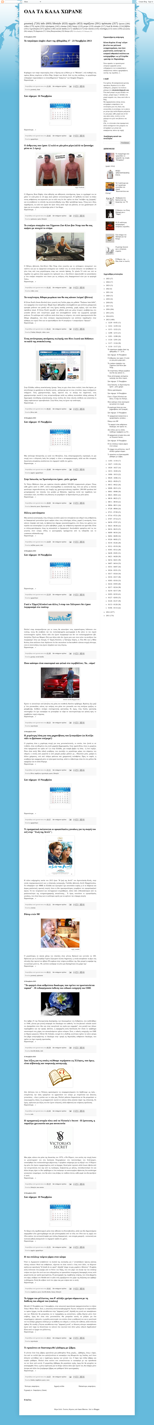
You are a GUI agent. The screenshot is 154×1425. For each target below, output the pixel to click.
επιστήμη (103, 29)
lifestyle (56, 23)
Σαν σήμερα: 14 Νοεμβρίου (38, 554)
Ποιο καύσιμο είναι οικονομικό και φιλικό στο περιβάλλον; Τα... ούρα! (59, 663)
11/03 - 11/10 (113, 461)
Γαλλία (33, 332)
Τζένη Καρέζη (77, 31)
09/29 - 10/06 (113, 478)
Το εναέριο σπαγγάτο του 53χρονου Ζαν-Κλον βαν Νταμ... (117, 365)
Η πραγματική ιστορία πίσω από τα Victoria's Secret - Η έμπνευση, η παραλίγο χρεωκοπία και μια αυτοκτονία (59, 1122)
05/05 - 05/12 (113, 550)
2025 (108, 279)
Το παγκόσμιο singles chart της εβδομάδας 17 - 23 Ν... (118, 350)
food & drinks (112, 26)
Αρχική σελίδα (59, 1386)
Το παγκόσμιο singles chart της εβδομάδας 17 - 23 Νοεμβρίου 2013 (58, 40)
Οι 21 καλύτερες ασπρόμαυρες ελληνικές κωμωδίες (122, 224)
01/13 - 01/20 (113, 604)
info (43, 23)
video (26, 26)
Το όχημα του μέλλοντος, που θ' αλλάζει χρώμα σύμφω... (119, 450)
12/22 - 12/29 (113, 326)
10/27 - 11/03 (113, 464)
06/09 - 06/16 (113, 532)
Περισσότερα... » (30, 80)
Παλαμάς (86, 31)
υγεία (37, 26)
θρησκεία (39, 31)
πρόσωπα (106, 23)
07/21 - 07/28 (113, 512)
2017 (108, 306)
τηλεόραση (49, 26)
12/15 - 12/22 (113, 329)
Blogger (96, 1409)
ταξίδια (76, 29)
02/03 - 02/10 (113, 594)
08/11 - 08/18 (113, 502)
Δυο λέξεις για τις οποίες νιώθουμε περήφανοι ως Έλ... (119, 431)
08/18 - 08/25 (113, 498)
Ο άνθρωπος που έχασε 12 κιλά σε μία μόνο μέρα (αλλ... (118, 359)
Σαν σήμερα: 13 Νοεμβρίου (38, 779)
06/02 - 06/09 (113, 536)
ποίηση (29, 31)
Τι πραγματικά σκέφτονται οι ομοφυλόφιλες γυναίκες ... (118, 417)
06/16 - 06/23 (113, 529)
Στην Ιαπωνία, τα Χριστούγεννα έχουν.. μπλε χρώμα (50, 479)
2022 (108, 289)
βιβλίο (127, 26)
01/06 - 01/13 (113, 608)
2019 (108, 299)
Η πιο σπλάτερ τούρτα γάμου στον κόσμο (45, 1256)
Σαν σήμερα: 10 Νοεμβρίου (38, 1197)
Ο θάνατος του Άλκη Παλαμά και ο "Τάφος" (123, 212)
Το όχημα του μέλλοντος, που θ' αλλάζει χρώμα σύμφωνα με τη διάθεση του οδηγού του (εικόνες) (56, 1299)
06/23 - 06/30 (113, 526)
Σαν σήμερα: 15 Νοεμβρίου (38, 421)
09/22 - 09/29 (113, 481)
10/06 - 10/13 (113, 474)
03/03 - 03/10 (113, 580)
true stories (89, 29)
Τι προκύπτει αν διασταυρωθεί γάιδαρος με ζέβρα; (50, 1347)
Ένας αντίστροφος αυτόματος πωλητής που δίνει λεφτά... (118, 377)
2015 (108, 313)
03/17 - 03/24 (113, 574)
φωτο (38, 506)
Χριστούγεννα (45, 506)
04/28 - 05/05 (113, 553)
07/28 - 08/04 (113, 509)
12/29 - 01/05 (113, 323)
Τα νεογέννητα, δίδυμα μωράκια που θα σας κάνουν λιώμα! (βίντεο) (58, 297)
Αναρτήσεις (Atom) (40, 1390)
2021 (108, 292)
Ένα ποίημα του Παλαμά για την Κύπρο (121, 237)
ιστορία (97, 26)
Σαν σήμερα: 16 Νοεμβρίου (38, 96)
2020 (108, 296)
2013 (108, 320)
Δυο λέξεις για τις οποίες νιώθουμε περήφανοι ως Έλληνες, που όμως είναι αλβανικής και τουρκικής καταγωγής (59, 1062)
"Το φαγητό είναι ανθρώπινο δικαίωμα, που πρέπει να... (118, 426)
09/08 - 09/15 (113, 488)
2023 (108, 285)
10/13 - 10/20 (113, 471)
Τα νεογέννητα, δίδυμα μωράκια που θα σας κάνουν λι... (119, 372)
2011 (108, 616)
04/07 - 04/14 (113, 563)
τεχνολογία (34, 29)
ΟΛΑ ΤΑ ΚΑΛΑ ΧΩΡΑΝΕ (53, 11)
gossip (33, 657)
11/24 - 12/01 (113, 340)
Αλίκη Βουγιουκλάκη (53, 31)
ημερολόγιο (34, 139)
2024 (108, 282)
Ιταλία (33, 1380)
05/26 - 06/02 (113, 539)
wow (115, 29)
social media (61, 29)
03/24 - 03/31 (113, 570)
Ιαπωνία (33, 506)
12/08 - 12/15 (113, 333)
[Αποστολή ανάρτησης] (70, 86)
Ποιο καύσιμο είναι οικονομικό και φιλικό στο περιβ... (118, 403)
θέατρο (67, 31)
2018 (108, 302)
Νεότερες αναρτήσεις (32, 1386)
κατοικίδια (126, 29)
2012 (108, 612)
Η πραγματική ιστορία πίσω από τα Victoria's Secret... (119, 436)
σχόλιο (47, 29)
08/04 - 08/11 (113, 505)
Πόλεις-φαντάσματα (34, 512)
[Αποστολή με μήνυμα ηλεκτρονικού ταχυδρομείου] (74, 86)
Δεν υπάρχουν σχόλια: (60, 86)
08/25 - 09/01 (113, 495)
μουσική (28, 23)
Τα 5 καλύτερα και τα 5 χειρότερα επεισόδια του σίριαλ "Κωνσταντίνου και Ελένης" (117, 188)
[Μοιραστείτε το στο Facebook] (81, 86)
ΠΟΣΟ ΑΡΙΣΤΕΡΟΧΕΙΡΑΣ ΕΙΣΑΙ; (122, 173)
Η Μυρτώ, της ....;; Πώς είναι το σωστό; (123, 260)
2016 (108, 309)
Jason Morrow (83, 1409)
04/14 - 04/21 (113, 560)
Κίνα (32, 412)
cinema (63, 26)
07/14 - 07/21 (113, 515)
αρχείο (72, 23)
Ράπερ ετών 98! (32, 914)
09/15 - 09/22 (113, 485)
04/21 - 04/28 (113, 556)
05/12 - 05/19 (113, 546)
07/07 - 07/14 (113, 519)
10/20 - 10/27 (113, 468)
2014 (108, 316)
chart (38, 89)
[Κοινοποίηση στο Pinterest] (83, 86)
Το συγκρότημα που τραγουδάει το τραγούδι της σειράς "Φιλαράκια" (122, 157)
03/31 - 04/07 (113, 567)
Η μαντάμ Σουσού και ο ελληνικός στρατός (122, 249)
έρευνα (122, 23)
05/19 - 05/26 (113, 543)
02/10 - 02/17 (113, 591)
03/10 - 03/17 (113, 577)
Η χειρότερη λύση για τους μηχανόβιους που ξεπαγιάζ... (118, 408)
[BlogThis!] (76, 86)
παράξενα (88, 23)
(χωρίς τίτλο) (110, 166)
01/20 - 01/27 (113, 601)
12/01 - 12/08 (113, 336)
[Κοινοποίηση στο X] (79, 86)
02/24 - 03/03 (113, 584)
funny (74, 26)
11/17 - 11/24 (113, 343)
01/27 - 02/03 (113, 598)
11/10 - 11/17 (113, 346)
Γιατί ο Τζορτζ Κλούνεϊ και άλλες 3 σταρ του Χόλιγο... (118, 398)
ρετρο (85, 26)
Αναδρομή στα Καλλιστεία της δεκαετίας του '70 (122, 200)
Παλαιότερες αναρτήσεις (87, 1386)
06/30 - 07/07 (113, 522)
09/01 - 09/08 (113, 492)
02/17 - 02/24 (113, 587)
